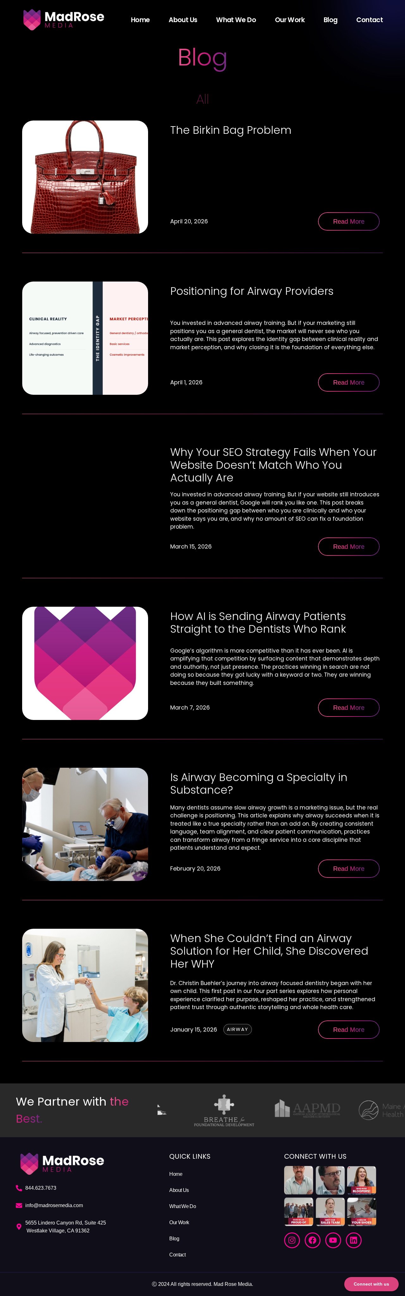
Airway (237, 1029)
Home (140, 20)
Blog (330, 20)
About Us (183, 20)
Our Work (290, 20)
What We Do (236, 20)
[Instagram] (292, 1240)
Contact (369, 20)
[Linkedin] (354, 1240)
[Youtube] (333, 1240)
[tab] (202, 99)
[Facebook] (313, 1240)
